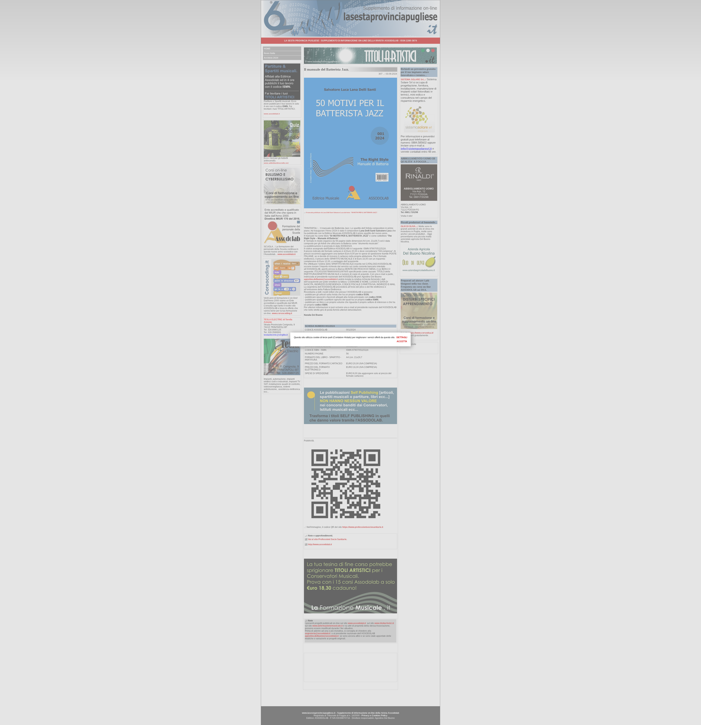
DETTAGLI (402, 337)
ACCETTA (402, 341)
